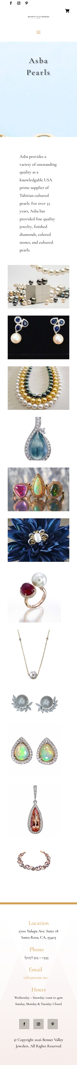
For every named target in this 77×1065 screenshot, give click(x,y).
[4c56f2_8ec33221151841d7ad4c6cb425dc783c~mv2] (38, 408)
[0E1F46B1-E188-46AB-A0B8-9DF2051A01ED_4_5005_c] (34, 834)
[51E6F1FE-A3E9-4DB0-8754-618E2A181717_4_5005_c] (35, 715)
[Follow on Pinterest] (26, 3)
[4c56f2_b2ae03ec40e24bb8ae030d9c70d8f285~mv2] (38, 358)
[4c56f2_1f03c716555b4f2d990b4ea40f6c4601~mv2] (38, 510)
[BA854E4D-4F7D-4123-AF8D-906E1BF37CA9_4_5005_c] (33, 680)
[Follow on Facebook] (11, 3)
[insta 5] (38, 560)
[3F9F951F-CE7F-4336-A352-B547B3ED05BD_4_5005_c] (34, 878)
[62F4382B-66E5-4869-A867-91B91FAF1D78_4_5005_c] (34, 774)
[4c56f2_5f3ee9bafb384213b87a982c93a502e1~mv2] (38, 459)
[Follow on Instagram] (19, 3)
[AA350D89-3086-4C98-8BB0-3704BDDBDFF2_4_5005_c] (34, 621)
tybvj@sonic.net (35, 977)
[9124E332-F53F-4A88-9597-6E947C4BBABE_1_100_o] (38, 307)
